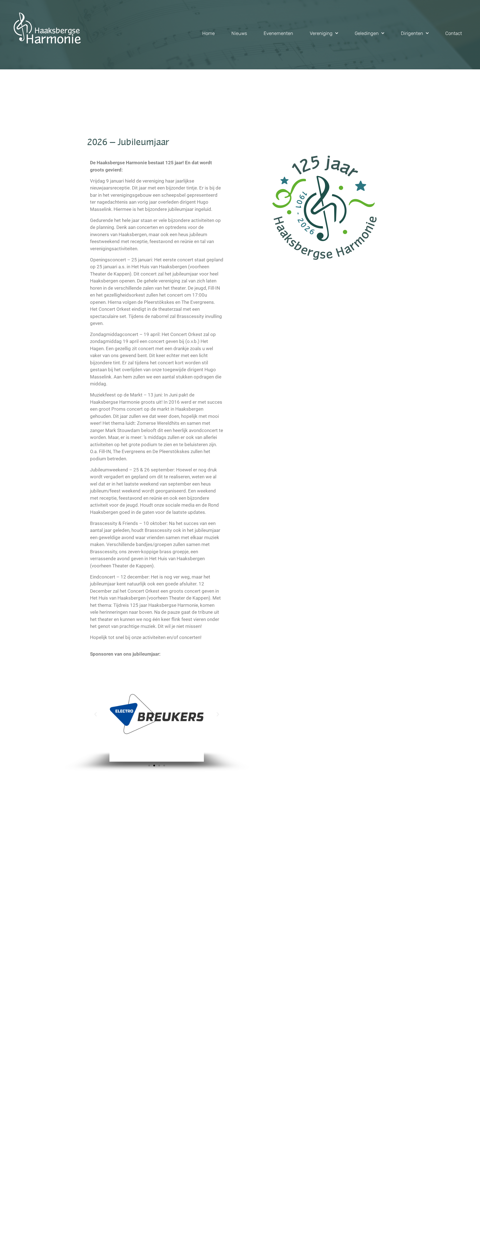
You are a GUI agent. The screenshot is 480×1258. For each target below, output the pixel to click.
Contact (453, 33)
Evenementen (278, 33)
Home (208, 33)
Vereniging (321, 33)
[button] (95, 714)
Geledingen (367, 33)
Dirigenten (412, 33)
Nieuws (239, 33)
